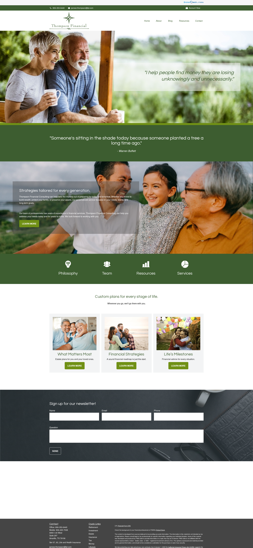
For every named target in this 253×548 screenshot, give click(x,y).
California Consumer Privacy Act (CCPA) (181, 547)
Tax (90, 540)
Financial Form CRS (124, 526)
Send (55, 451)
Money (91, 543)
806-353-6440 (59, 8)
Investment (93, 530)
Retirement (93, 527)
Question (53, 427)
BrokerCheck (160, 530)
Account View (194, 8)
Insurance (93, 537)
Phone (157, 410)
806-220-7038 (62, 530)
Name (52, 410)
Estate (91, 533)
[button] (147, 20)
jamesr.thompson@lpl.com (82, 8)
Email (104, 410)
